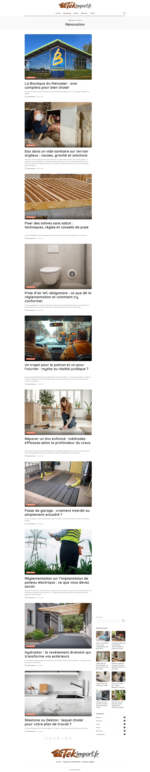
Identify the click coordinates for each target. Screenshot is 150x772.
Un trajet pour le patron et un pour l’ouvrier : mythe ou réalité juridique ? (56, 367)
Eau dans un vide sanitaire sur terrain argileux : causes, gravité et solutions (56, 153)
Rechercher (99, 617)
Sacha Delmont (31, 96)
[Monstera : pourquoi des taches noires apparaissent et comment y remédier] (118, 695)
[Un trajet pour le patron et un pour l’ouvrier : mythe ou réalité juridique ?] (58, 338)
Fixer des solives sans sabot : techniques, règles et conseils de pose (57, 225)
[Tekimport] (75, 5)
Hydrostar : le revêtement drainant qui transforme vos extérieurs (58, 654)
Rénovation (31, 77)
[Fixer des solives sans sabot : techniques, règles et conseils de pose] (58, 196)
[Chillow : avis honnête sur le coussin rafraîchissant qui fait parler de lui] (103, 636)
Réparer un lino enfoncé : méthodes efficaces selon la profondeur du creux (57, 441)
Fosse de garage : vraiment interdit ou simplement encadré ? (57, 512)
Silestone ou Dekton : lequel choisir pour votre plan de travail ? (54, 722)
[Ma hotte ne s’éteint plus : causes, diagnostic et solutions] (118, 676)
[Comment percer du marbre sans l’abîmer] (103, 676)
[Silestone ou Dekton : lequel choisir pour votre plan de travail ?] (58, 693)
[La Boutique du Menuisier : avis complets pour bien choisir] (58, 57)
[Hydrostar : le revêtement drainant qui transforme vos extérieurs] (58, 625)
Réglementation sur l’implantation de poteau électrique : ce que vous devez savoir (57, 582)
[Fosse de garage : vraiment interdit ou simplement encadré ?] (58, 484)
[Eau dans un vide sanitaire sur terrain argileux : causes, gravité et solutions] (58, 125)
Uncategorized (100, 734)
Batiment (98, 717)
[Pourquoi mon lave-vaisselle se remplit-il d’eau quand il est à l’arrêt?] (103, 695)
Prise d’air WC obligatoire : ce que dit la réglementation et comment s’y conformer (58, 297)
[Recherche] (124, 13)
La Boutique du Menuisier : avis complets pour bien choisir (51, 85)
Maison (98, 727)
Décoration (99, 721)
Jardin (98, 724)
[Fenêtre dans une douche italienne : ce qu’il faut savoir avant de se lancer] (103, 656)
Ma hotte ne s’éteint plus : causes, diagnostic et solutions (118, 685)
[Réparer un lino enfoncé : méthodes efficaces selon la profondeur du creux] (58, 412)
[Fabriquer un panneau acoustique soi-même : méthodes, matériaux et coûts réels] (118, 656)
